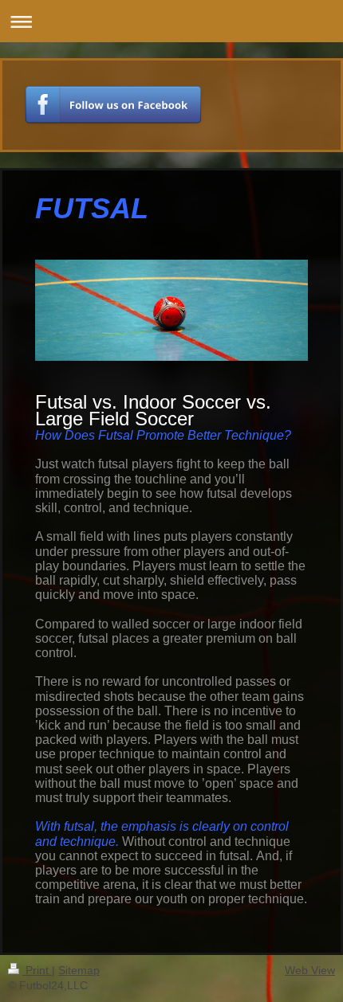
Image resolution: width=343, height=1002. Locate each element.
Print (37, 970)
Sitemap (79, 970)
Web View (310, 970)
